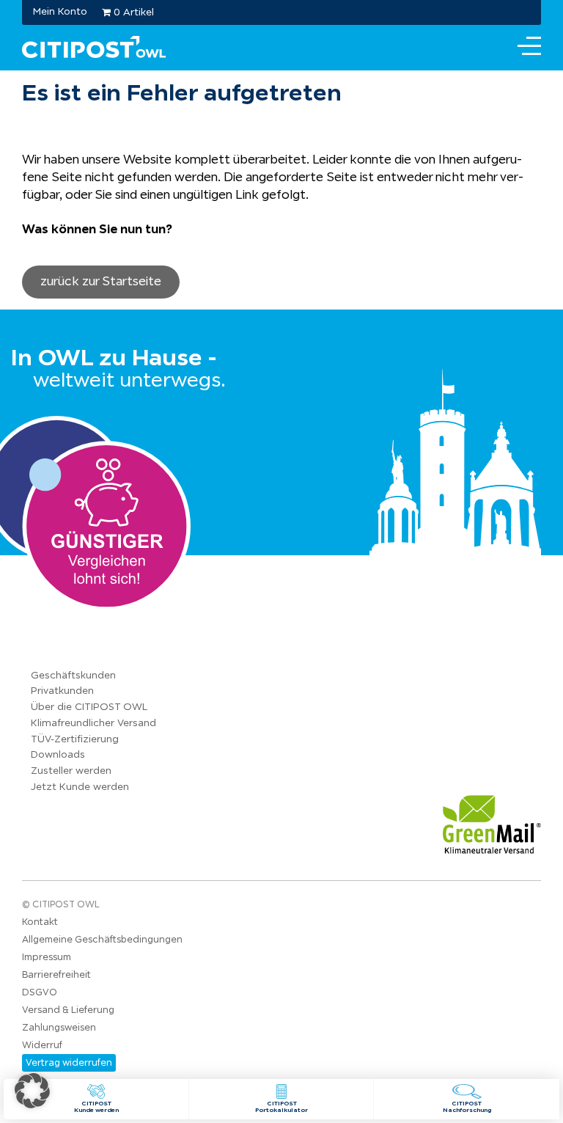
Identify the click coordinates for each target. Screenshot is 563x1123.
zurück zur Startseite (100, 281)
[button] (32, 1090)
